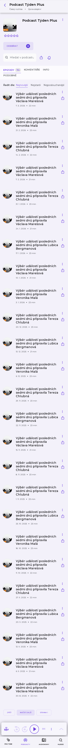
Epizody (11, 70)
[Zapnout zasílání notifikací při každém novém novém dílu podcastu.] (49, 57)
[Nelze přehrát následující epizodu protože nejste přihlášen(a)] (44, 729)
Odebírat (12, 46)
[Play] (34, 729)
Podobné (10, 75)
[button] (25, 6)
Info (46, 69)
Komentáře (32, 69)
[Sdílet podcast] (42, 57)
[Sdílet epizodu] (62, 99)
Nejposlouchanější (54, 85)
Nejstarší (36, 85)
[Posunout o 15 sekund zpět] (17, 729)
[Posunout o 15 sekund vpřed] (25, 729)
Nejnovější (22, 85)
